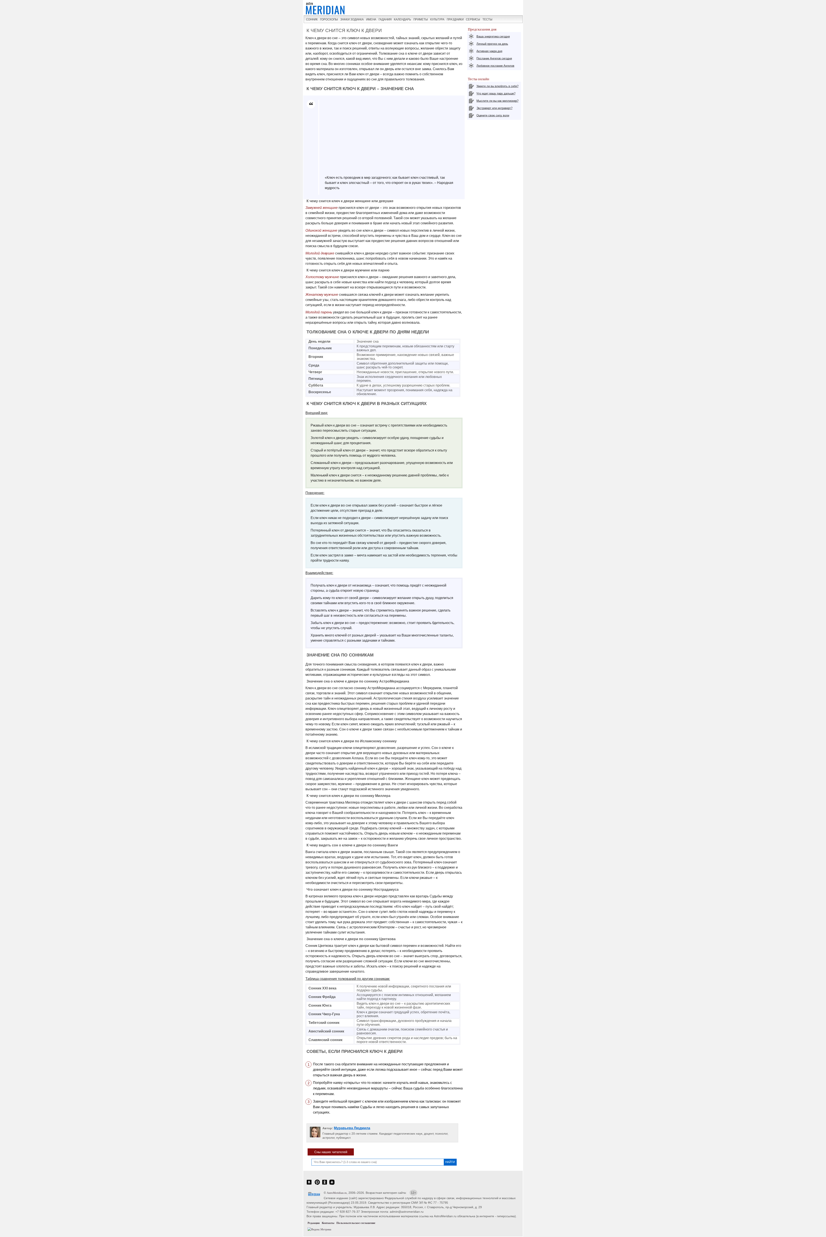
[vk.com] (309, 1184)
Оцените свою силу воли (492, 115)
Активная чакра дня (489, 51)
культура (437, 19)
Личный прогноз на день (492, 43)
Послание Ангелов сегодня (494, 58)
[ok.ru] (324, 1184)
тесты (487, 19)
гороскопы (329, 19)
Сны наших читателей (330, 1152)
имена (371, 19)
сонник (312, 19)
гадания (385, 19)
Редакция (314, 1223)
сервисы (473, 19)
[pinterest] (317, 1184)
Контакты (328, 1223)
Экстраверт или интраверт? (494, 108)
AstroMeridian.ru (337, 1192)
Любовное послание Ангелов (495, 65)
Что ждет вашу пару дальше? (495, 93)
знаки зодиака (352, 19)
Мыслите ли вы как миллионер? (497, 100)
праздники (455, 19)
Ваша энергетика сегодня (493, 36)
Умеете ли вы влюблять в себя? (497, 86)
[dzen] (332, 1184)
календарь (402, 19)
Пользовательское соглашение (355, 1223)
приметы (420, 19)
